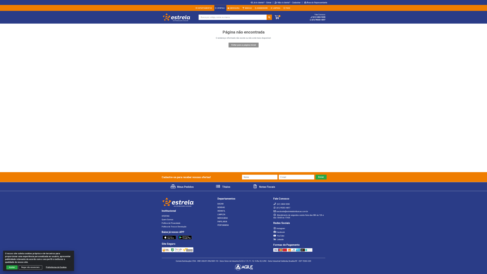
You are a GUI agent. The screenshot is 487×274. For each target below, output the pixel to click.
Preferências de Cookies (56, 267)
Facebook (280, 232)
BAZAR (221, 204)
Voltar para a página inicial (243, 45)
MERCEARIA (223, 218)
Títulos (226, 186)
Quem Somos (167, 219)
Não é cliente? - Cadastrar (289, 3)
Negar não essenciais (30, 267)
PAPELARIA (222, 221)
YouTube (280, 236)
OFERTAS (165, 216)
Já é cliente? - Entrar (262, 3)
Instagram (280, 228)
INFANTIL (221, 211)
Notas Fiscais (267, 186)
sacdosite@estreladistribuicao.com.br (292, 211)
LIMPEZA (221, 214)
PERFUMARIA (223, 225)
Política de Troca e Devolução (174, 227)
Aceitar (12, 267)
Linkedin (280, 239)
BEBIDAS (221, 207)
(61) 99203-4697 (318, 20)
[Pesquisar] (269, 17)
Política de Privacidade (171, 223)
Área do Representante (317, 3)
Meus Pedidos (185, 186)
